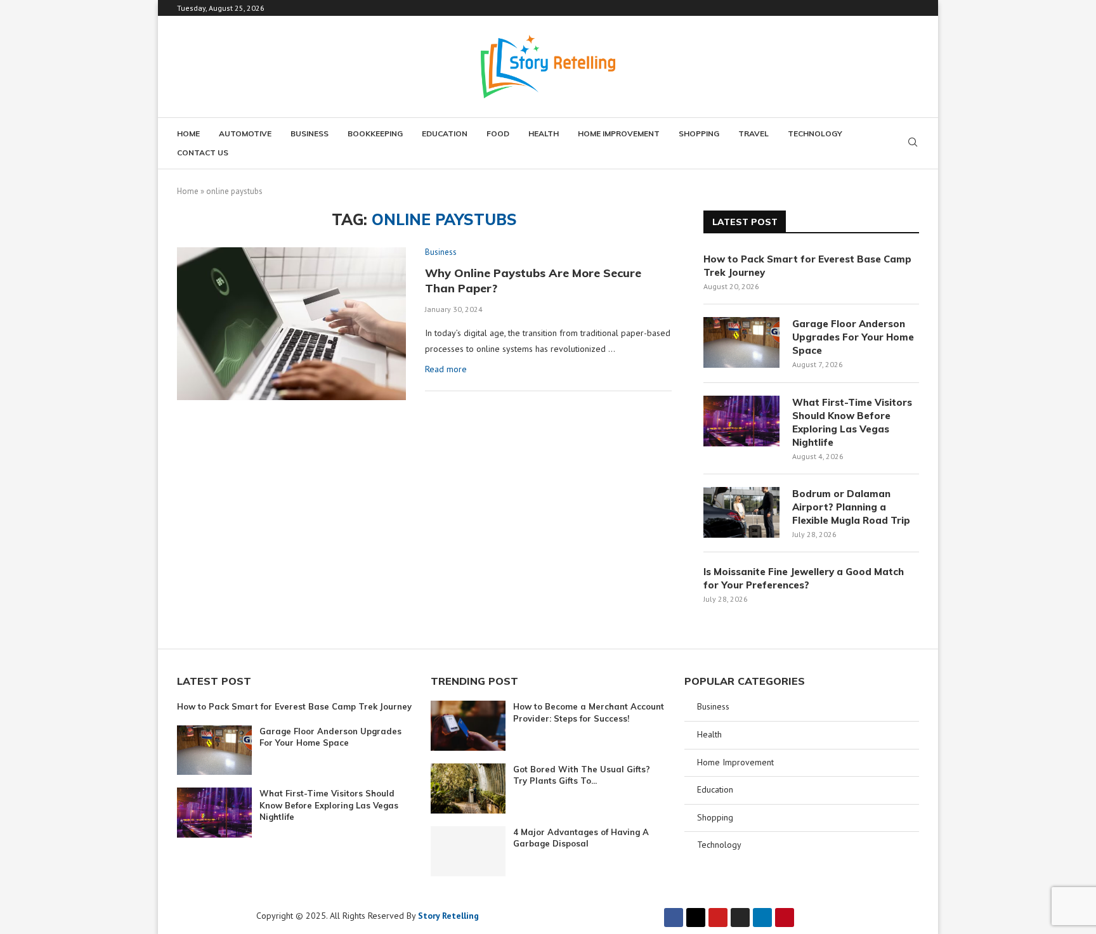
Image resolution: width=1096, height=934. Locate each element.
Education (444, 133)
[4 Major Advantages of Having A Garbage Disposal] (468, 851)
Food (497, 133)
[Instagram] (740, 917)
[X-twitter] (695, 917)
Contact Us (202, 152)
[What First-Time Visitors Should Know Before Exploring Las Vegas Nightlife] (741, 421)
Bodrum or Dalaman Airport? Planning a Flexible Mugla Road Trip (851, 507)
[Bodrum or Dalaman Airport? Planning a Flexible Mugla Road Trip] (741, 512)
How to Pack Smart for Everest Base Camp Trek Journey (807, 265)
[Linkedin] (762, 917)
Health (543, 133)
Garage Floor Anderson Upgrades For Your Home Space (853, 337)
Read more (446, 369)
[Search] (912, 143)
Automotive (245, 133)
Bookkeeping (375, 133)
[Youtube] (717, 917)
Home (188, 133)
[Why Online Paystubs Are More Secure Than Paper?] (291, 323)
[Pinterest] (784, 917)
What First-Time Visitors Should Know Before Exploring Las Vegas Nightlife (852, 422)
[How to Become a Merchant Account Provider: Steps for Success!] (468, 726)
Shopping (699, 133)
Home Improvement (619, 133)
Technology (815, 133)
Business (309, 133)
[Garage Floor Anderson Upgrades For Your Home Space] (741, 342)
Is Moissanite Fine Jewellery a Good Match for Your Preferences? (803, 578)
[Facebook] (673, 917)
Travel (753, 133)
